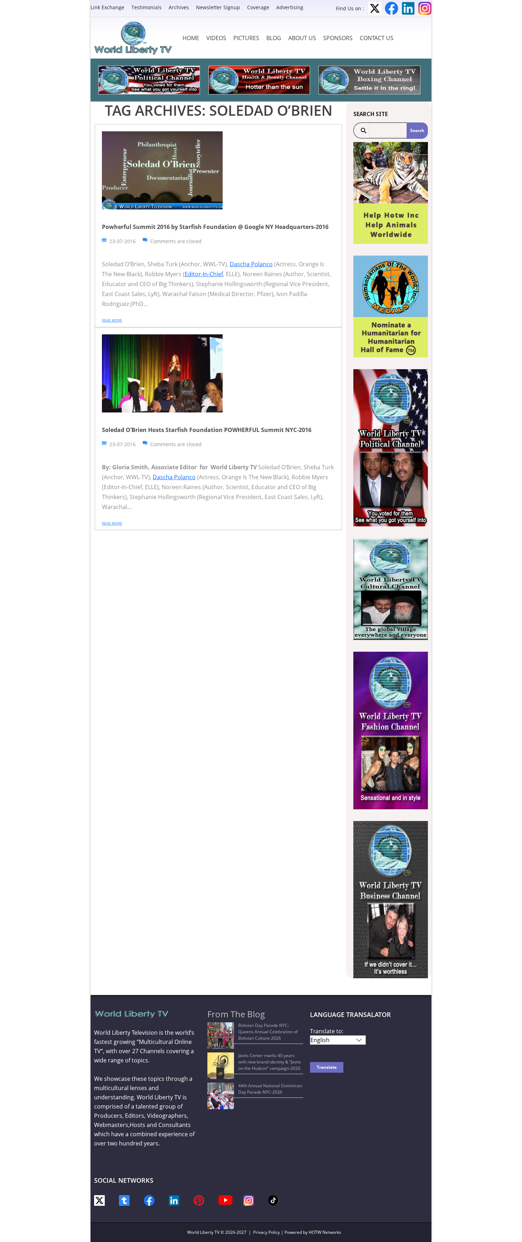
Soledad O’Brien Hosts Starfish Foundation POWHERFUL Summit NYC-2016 (206, 430)
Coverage (258, 7)
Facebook (391, 8)
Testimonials (146, 7)
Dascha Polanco (251, 264)
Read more (112, 320)
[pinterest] (199, 1200)
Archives (179, 7)
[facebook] (149, 1200)
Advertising (289, 7)
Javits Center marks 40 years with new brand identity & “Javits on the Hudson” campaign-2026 (269, 1061)
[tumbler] (124, 1200)
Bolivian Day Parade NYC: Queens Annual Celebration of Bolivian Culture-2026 (268, 1031)
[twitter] (99, 1200)
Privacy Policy (266, 1232)
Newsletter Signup (218, 7)
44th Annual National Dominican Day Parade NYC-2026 (270, 1089)
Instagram (424, 8)
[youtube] (225, 1199)
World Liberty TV (203, 1232)
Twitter (374, 8)
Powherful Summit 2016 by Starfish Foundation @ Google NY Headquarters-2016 (215, 227)
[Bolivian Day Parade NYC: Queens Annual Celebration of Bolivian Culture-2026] (220, 1035)
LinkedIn (408, 8)
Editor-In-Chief (204, 274)
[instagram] (248, 1200)
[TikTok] (273, 1199)
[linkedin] (174, 1200)
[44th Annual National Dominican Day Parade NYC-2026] (220, 1096)
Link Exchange (107, 7)
